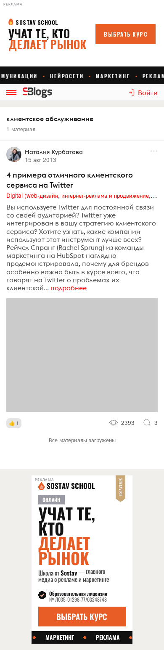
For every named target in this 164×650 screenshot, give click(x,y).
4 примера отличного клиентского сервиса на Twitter (69, 180)
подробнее (68, 288)
